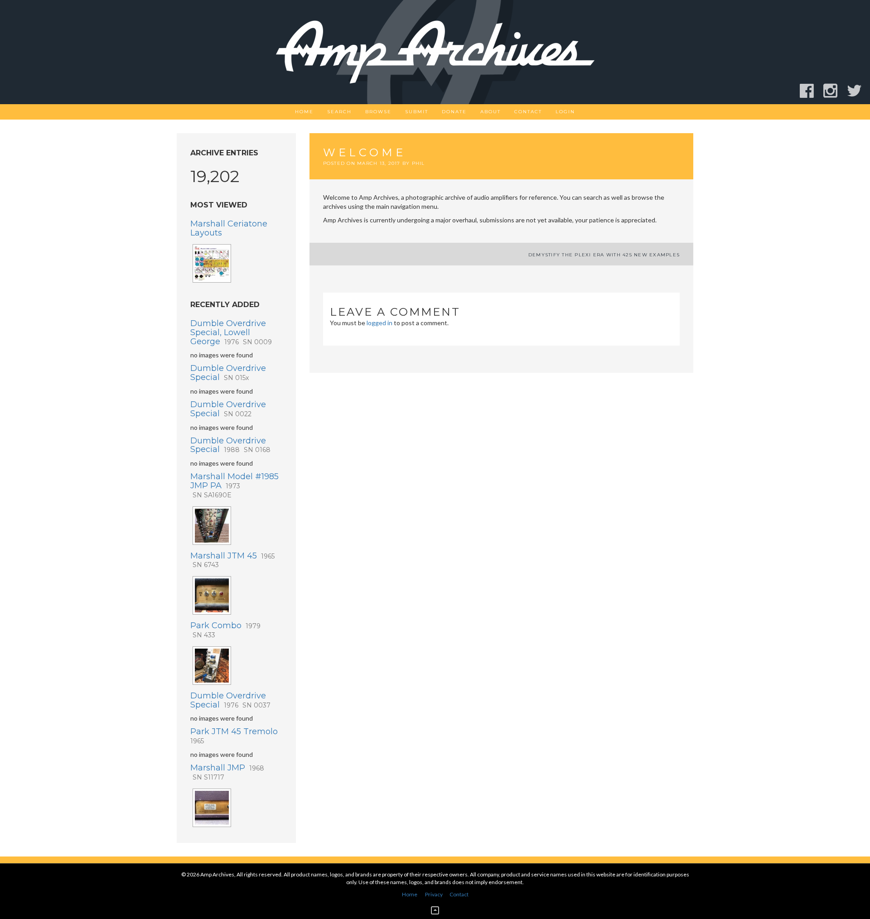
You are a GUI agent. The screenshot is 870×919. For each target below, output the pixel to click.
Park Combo (225, 630)
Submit (416, 112)
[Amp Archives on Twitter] (858, 90)
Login (565, 112)
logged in (379, 323)
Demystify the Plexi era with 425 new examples (604, 255)
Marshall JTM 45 (232, 560)
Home (304, 112)
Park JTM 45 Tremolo (234, 736)
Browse (378, 112)
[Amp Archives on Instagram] (834, 90)
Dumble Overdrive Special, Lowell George (231, 332)
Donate (454, 112)
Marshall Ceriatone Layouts (228, 228)
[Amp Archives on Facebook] (811, 90)
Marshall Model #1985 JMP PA (234, 485)
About (490, 112)
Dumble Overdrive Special (228, 372)
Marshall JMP (227, 772)
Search (339, 112)
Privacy (434, 894)
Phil (418, 163)
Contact (528, 112)
